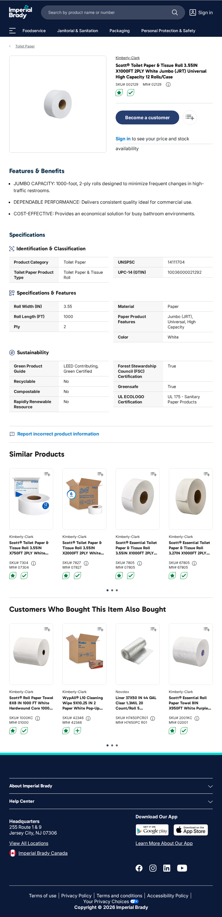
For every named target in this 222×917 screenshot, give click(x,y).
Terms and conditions (119, 895)
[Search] (175, 12)
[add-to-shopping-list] (190, 117)
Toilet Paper (25, 46)
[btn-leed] (119, 92)
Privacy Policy (76, 895)
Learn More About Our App (164, 843)
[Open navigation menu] (12, 30)
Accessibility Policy (167, 895)
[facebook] (139, 868)
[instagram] (152, 868)
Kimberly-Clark (128, 58)
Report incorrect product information (58, 434)
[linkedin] (166, 868)
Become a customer (147, 117)
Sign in (123, 138)
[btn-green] (130, 92)
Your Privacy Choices (106, 901)
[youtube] (182, 868)
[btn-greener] (77, 730)
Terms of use (42, 895)
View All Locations (28, 843)
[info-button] (168, 84)
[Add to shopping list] (47, 474)
